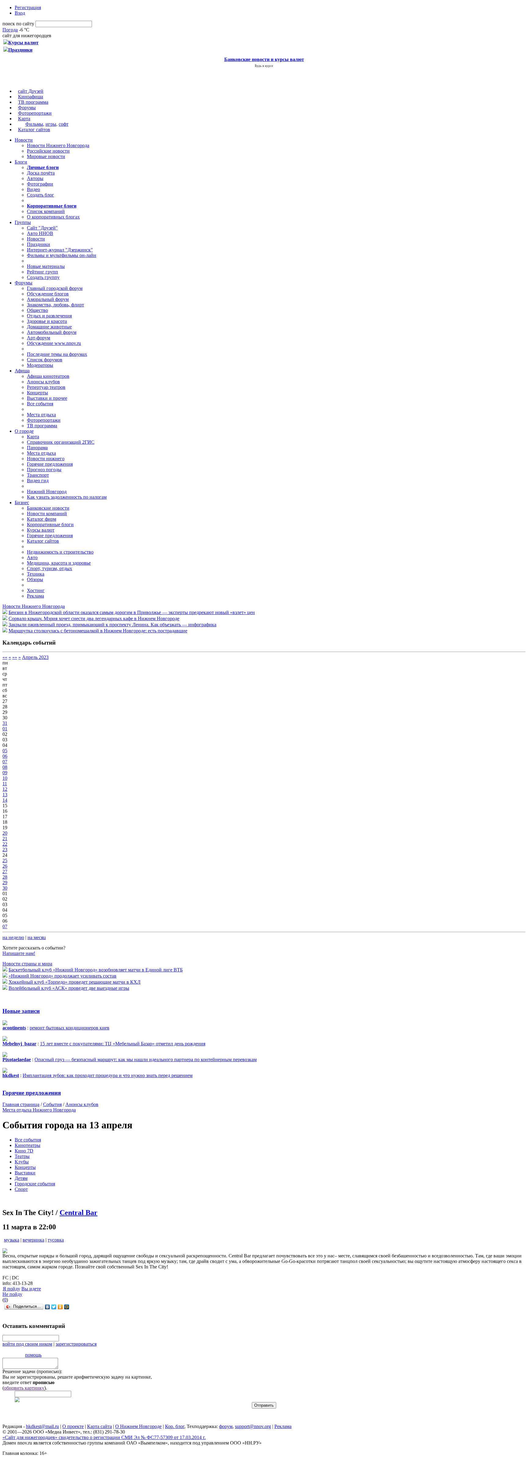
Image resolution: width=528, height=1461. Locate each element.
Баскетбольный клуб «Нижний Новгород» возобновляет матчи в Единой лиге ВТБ (96, 969)
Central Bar (78, 1213)
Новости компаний (47, 513)
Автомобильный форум (51, 332)
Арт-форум (38, 337)
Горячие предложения (50, 464)
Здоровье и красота (47, 321)
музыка (11, 1239)
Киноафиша (30, 96)
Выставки (25, 1172)
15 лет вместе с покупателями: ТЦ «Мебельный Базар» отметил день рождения (122, 1043)
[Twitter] (54, 1307)
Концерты (37, 392)
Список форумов (44, 359)
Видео (33, 189)
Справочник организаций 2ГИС (60, 442)
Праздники (38, 244)
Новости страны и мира (27, 963)
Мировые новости (46, 156)
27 (4, 871)
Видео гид (38, 480)
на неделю (13, 937)
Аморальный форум (48, 299)
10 (4, 778)
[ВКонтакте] (47, 1307)
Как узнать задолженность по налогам (67, 497)
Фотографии (40, 183)
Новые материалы (46, 266)
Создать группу (43, 277)
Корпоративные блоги (50, 524)
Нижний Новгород (47, 491)
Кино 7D (24, 1150)
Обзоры (35, 579)
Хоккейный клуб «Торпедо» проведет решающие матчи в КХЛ (75, 982)
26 (4, 866)
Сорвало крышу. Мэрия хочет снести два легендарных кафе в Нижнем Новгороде (94, 618)
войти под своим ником (27, 1344)
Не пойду (12, 1294)
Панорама (37, 447)
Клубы (22, 1161)
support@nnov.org (253, 1426)
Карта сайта (99, 1426)
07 (4, 761)
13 (4, 794)
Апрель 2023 (35, 657)
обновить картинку (24, 1387)
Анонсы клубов (43, 381)
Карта (24, 118)
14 (4, 800)
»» (14, 657)
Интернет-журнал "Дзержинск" (60, 249)
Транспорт (38, 475)
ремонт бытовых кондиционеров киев (69, 1027)
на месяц (37, 937)
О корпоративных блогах (53, 216)
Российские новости (48, 151)
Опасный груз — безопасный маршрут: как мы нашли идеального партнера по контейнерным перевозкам (146, 1059)
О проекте (73, 1426)
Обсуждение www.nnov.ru (54, 343)
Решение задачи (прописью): (32, 1371)
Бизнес (22, 502)
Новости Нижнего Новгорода (58, 145)
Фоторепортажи (35, 113)
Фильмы (34, 124)
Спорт (21, 1189)
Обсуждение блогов (48, 293)
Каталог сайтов (34, 129)
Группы (23, 222)
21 (4, 838)
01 (4, 728)
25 (4, 860)
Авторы (35, 178)
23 (4, 849)
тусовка (56, 1239)
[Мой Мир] (67, 1307)
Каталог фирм (41, 519)
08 (4, 767)
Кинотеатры (27, 1145)
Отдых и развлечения (49, 315)
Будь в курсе (264, 65)
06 (4, 756)
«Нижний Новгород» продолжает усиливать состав (62, 975)
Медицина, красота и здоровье (59, 563)
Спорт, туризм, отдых (49, 568)
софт (63, 124)
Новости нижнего (45, 458)
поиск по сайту (18, 23)
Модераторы (40, 365)
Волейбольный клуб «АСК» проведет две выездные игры (69, 988)
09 (4, 772)
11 (4, 783)
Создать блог (40, 194)
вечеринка (33, 1239)
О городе (24, 431)
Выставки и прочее (47, 398)
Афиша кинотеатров (48, 376)
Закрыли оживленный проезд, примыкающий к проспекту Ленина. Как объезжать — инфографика (112, 624)
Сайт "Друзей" (42, 227)
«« (4, 657)
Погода (10, 29)
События (52, 1104)
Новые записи (21, 1011)
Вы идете (31, 1288)
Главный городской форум (54, 288)
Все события (40, 403)
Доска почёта (41, 172)
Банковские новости (48, 508)
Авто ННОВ (40, 233)
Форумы (27, 107)
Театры (22, 1156)
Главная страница (20, 1104)
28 (4, 877)
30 (4, 888)
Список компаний (46, 211)
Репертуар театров (46, 387)
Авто (32, 557)
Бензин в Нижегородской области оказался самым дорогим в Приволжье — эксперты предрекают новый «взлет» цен (132, 612)
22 (4, 844)
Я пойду (11, 1288)
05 (4, 750)
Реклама (35, 596)
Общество (37, 310)
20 (4, 833)
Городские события (35, 1183)
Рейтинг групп (42, 271)
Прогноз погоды (44, 469)
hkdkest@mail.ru (42, 1426)
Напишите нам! (18, 953)
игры (51, 124)
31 (4, 723)
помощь (33, 1355)
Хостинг (36, 590)
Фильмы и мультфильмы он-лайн (61, 255)
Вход (20, 13)
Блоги (21, 162)
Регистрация (28, 7)
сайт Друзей (30, 91)
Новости (24, 140)
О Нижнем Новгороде (138, 1426)
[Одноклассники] (60, 1307)
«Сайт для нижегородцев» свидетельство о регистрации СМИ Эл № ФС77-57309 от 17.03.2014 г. (104, 1437)
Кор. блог (174, 1426)
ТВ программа (33, 102)
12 (4, 789)
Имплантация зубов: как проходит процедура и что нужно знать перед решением (108, 1075)
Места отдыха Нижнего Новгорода (39, 1109)
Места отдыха (41, 414)
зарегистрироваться (76, 1344)
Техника (35, 574)
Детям (21, 1178)
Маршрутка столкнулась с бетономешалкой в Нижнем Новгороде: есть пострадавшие (98, 630)
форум (226, 1426)
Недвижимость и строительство (60, 552)
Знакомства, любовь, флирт (55, 304)
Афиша (22, 370)
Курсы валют (40, 530)
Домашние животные (49, 326)
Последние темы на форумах (57, 354)
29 (4, 882)
